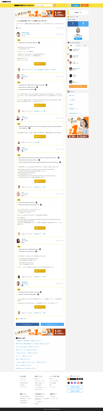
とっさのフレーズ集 (54, 398)
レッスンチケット (53, 387)
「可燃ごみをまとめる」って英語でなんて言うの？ (27, 353)
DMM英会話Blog (23, 402)
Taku (74, 74)
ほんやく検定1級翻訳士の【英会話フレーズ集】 (44, 69)
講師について (52, 378)
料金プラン (37, 378)
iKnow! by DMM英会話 (24, 396)
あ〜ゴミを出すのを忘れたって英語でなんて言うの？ (27, 346)
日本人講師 (22, 385)
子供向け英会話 (38, 385)
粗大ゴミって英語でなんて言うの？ (24, 365)
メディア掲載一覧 (38, 401)
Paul (74, 62)
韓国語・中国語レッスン (40, 383)
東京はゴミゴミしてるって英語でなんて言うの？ (26, 349)
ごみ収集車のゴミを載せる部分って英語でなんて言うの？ (28, 340)
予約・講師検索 (53, 383)
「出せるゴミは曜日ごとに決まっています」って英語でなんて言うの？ (31, 362)
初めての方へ (72, 95)
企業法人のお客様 (75, 387)
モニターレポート (23, 387)
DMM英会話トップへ (73, 108)
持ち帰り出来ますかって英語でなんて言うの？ (26, 368)
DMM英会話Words (24, 400)
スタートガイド (23, 380)
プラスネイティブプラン (40, 380)
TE (73, 81)
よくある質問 (72, 99)
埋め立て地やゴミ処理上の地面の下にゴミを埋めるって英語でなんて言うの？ (33, 343)
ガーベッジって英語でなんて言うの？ (24, 356)
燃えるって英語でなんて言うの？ (23, 359)
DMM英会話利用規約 (39, 396)
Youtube (36, 142)
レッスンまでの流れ (54, 380)
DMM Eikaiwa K (76, 49)
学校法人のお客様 (75, 391)
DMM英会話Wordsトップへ (75, 113)
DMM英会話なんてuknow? (25, 398)
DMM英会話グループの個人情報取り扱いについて (42, 399)
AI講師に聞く (76, 5)
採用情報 (36, 403)
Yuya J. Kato (75, 55)
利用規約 (71, 104)
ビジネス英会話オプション (40, 387)
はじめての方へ (23, 378)
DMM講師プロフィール (39, 111)
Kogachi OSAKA (76, 68)
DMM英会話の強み (24, 383)
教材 (50, 385)
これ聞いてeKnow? (39, 389)
